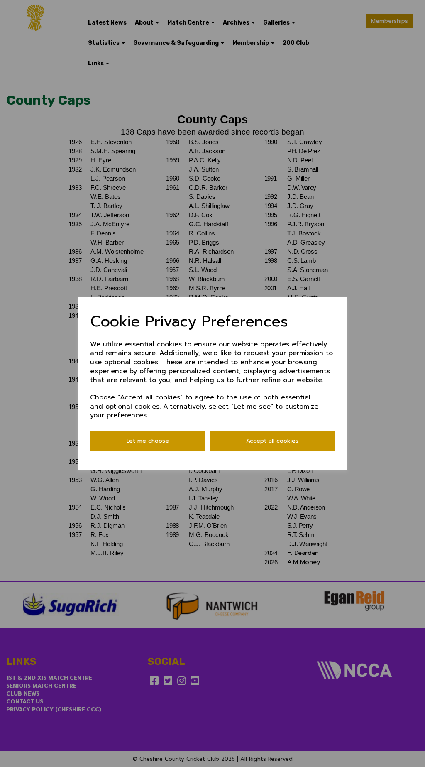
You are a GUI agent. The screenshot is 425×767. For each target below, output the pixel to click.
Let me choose (148, 440)
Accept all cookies (272, 440)
